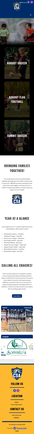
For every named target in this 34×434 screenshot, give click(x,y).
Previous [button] (4, 319)
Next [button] (29, 319)
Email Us (16, 417)
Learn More (17, 296)
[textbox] (17, 182)
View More (28, 307)
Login (17, 431)
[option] (17, 320)
